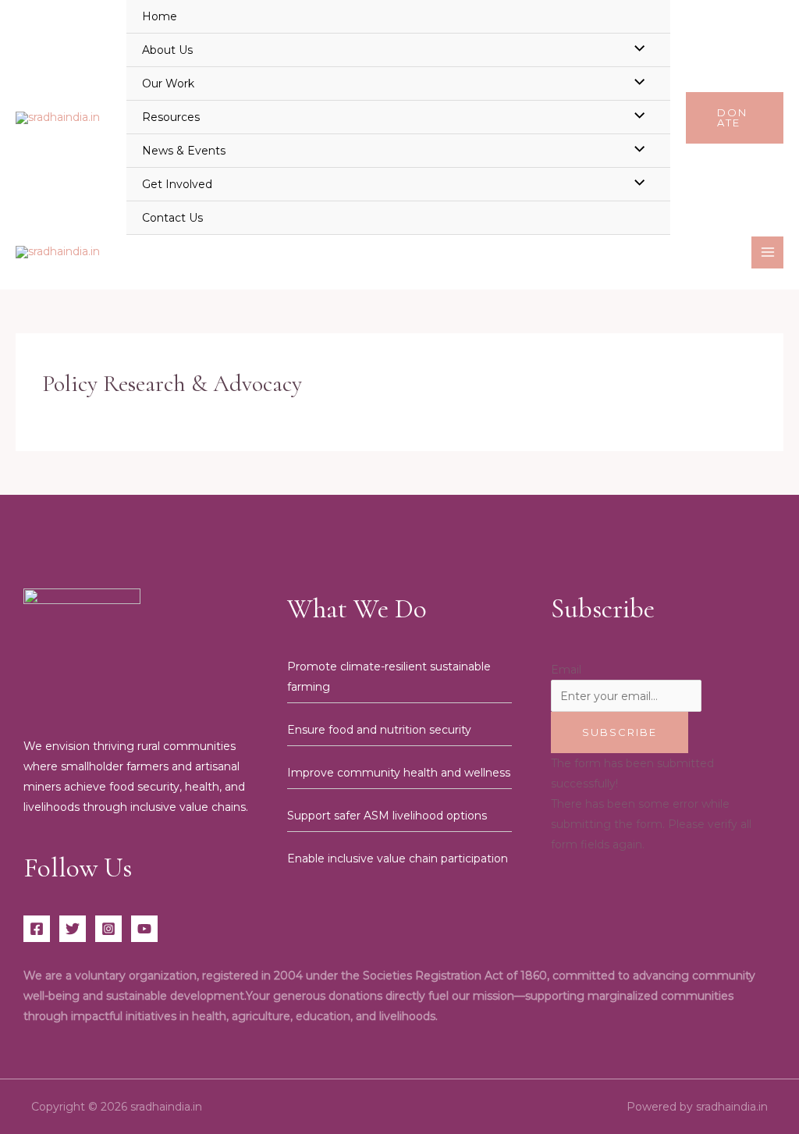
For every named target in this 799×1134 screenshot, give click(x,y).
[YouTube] (144, 928)
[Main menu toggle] (767, 252)
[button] (734, 118)
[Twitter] (72, 928)
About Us (167, 50)
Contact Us (172, 218)
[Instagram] (108, 928)
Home (159, 16)
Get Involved (177, 184)
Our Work (168, 83)
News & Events (183, 151)
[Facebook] (36, 928)
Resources (171, 117)
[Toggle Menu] (635, 49)
